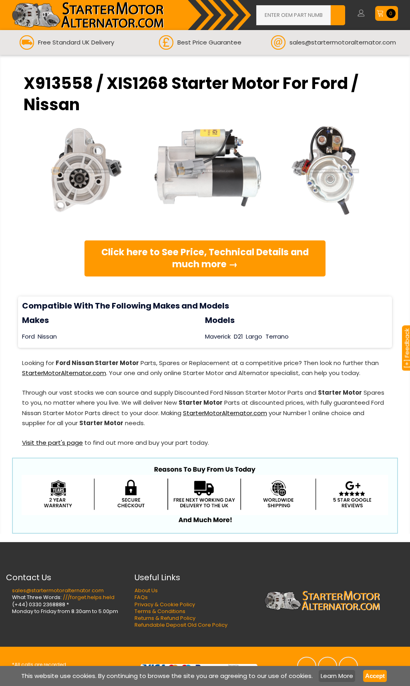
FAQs (141, 597)
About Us (146, 590)
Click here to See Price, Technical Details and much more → (205, 258)
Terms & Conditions (160, 611)
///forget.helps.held (89, 597)
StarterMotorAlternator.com (64, 373)
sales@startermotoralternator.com (58, 590)
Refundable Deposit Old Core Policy (181, 625)
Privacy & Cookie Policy (165, 604)
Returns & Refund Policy (165, 618)
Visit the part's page (52, 442)
